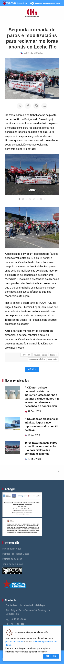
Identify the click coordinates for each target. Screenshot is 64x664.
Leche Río (53, 355)
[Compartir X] (20, 106)
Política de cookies (12, 559)
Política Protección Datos (15, 553)
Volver (32, 369)
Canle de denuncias (12, 564)
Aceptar (51, 656)
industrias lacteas (40, 355)
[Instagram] (17, 624)
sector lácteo (52, 359)
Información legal (11, 548)
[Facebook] (7, 624)
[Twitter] (12, 624)
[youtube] (22, 624)
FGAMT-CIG (26, 355)
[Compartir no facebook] (28, 106)
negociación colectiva (37, 359)
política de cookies (14, 641)
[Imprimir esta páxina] (44, 106)
